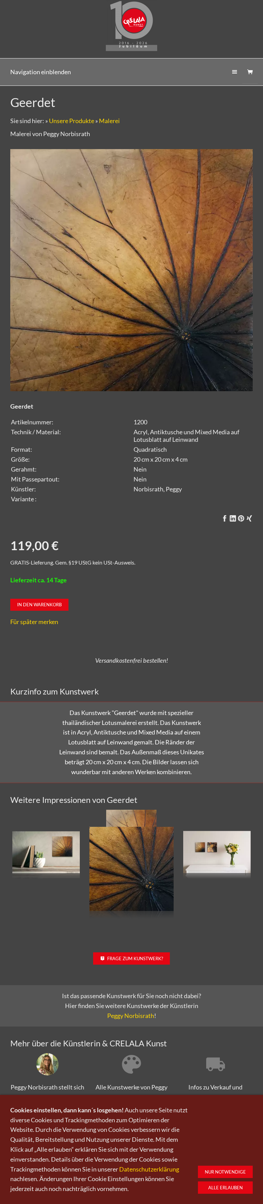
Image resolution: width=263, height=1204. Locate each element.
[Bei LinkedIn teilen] (232, 518)
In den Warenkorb (39, 604)
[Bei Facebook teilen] (224, 518)
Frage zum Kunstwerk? (135, 958)
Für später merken (34, 621)
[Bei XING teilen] (249, 518)
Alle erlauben (225, 1187)
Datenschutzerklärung (149, 1169)
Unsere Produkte (71, 120)
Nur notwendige (225, 1172)
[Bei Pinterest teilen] (241, 518)
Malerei (109, 120)
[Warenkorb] (250, 72)
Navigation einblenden (40, 72)
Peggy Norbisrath (130, 1015)
